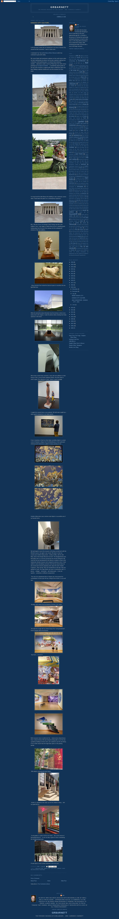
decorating (81, 102)
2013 (72, 310)
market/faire (71, 162)
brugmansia (71, 82)
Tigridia (76, 227)
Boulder (84, 78)
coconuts (80, 94)
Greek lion (47, 868)
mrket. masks (72, 173)
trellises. (70, 233)
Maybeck (72, 167)
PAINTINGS (42, 869)
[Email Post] (46, 866)
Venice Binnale (81, 239)
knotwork (71, 150)
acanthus (72, 57)
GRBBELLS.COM (61, 16)
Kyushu (75, 152)
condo (85, 95)
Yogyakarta (81, 255)
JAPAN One (73, 140)
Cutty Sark (81, 101)
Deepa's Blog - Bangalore (75, 345)
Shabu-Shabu (79, 207)
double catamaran (72, 106)
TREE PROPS (84, 231)
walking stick (74, 244)
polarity (71, 190)
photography (80, 186)
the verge (81, 226)
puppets (70, 195)
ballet (72, 66)
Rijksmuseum (71, 200)
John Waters (84, 145)
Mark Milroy (76, 161)
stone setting (84, 219)
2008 (72, 321)
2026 (72, 262)
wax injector (85, 248)
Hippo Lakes (84, 132)
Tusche (75, 234)
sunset (84, 222)
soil (79, 210)
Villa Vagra (73, 243)
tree (78, 231)
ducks (83, 107)
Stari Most (73, 219)
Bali (86, 63)
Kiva (86, 149)
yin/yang (76, 255)
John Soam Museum (75, 145)
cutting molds (74, 101)
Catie (70, 89)
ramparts (81, 196)
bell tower (76, 72)
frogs (87, 119)
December (75, 289)
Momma (70, 169)
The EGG (85, 224)
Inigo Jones (84, 135)
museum (85, 173)
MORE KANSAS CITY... (78, 295)
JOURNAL (71, 147)
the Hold (70, 226)
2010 (72, 316)
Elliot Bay (79, 111)
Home (48, 880)
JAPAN (79, 139)
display (85, 104)
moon (77, 171)
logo (87, 155)
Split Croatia (84, 216)
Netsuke (86, 174)
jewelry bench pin (83, 142)
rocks (77, 200)
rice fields (84, 198)
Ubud (70, 236)
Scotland (71, 205)
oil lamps (77, 178)
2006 (72, 325)
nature (82, 174)
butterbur (78, 82)
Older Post (63, 880)
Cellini (81, 89)
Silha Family (72, 208)
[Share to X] (52, 867)
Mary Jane (79, 162)
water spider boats (73, 246)
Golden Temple (74, 128)
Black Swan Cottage (74, 75)
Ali (83, 57)
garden (81, 122)
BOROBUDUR (77, 78)
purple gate (76, 195)
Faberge (70, 112)
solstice (71, 212)
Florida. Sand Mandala (74, 118)
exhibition (85, 111)
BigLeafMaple (85, 73)
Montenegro (71, 171)
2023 (72, 269)
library (59, 868)
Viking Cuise (85, 241)
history (70, 133)
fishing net (79, 116)
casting (76, 87)
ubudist (74, 236)
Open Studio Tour (79, 179)
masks (81, 166)
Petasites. (85, 184)
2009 (72, 319)
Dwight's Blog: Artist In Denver (76, 343)
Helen (82, 130)
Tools (87, 229)
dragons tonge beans (82, 106)
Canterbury (79, 85)
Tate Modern (78, 224)
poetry (85, 188)
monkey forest (84, 169)
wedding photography (81, 251)
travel (75, 231)
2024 (72, 266)
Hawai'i (76, 130)
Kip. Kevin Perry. (78, 149)
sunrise (77, 222)
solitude (84, 210)
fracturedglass (72, 119)
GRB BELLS (72, 341)
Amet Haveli (76, 59)
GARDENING (72, 125)
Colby (85, 94)
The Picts (76, 226)
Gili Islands (71, 127)
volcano (79, 243)
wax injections (79, 248)
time (81, 227)
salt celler (85, 203)
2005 (72, 328)
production (83, 193)
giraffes (86, 127)
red (86, 196)
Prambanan (71, 193)
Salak (80, 203)
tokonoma (71, 229)
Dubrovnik (78, 107)
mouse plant (84, 171)
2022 (72, 271)
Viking (80, 241)
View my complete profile (76, 48)
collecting (71, 95)
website (70, 251)
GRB (78, 24)
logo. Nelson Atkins (75, 157)
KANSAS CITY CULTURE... (79, 298)
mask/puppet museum (73, 166)
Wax (81, 246)
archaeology (72, 60)
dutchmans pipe (77, 109)
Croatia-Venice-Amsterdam (81, 99)
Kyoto (70, 152)
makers (85, 159)
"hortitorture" (71, 55)
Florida (85, 116)
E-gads (70, 111)
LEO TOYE (53, 868)
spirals (77, 216)
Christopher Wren (72, 94)
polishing (76, 190)
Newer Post (34, 880)
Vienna (75, 241)
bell (87, 68)
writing (71, 255)
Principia (77, 193)
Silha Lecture (79, 208)
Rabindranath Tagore (73, 196)
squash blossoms (72, 217)
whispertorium (72, 253)
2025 (72, 264)
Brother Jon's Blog (73, 347)
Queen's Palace (83, 195)
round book (72, 201)
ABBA (82, 55)
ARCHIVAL (71, 63)
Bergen (72, 73)
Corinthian (77, 97)
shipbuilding (85, 207)
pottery (85, 191)
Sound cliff (82, 212)
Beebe (83, 68)
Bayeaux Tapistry (72, 68)
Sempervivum (71, 207)
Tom (76, 229)
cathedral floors (83, 87)
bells (81, 72)
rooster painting (83, 200)
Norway (78, 176)
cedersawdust (76, 89)
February (78, 114)
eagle (75, 111)
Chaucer (77, 90)
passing (82, 183)
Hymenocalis (77, 133)
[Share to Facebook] (54, 867)
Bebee (79, 68)
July (73, 293)
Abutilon (86, 55)
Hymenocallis (84, 133)
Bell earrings (82, 70)
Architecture (39, 868)
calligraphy (72, 84)
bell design (73, 70)
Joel (70, 144)
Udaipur (79, 236)
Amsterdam (84, 59)
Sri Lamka (80, 217)
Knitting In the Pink (74, 339)
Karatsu (70, 149)
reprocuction (71, 198)
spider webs (84, 214)
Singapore (86, 208)
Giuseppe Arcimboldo (42, 65)
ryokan (82, 201)
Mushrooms (72, 174)
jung (78, 147)
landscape (71, 154)
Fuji (71, 121)
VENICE (74, 239)
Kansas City (84, 147)
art (76, 63)
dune (87, 107)
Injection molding (73, 137)
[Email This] (49, 867)
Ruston (78, 201)
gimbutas (77, 127)
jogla (87, 144)
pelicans (79, 184)
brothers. (85, 80)
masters (86, 166)
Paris (78, 183)
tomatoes (81, 229)
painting (84, 181)
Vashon (81, 238)
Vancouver (75, 238)
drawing (71, 107)
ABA (77, 55)
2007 (72, 323)
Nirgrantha (72, 176)
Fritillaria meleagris (80, 119)
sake (76, 203)
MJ (76, 167)
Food (84, 118)
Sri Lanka (85, 217)
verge (87, 239)
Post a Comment (35, 878)
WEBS (85, 250)
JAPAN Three (80, 140)
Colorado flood (78, 95)
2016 (72, 285)
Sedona (85, 205)
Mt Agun (79, 173)
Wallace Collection (83, 244)
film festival (71, 116)
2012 (72, 312)
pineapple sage (79, 188)
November (75, 291)
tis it (86, 227)
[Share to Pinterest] (56, 867)
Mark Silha (84, 161)
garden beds (71, 123)
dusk (71, 109)
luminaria (80, 159)
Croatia (71, 99)
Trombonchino (77, 233)
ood (82, 178)
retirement (78, 198)
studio (81, 221)
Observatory (84, 176)
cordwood (71, 97)
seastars (76, 205)
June (73, 304)
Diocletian (79, 104)
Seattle (80, 205)
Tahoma (71, 224)
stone (78, 219)
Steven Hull (41, 224)
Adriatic (78, 57)
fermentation (84, 114)
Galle (75, 121)
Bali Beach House (84, 65)
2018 (72, 280)
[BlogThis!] (51, 867)
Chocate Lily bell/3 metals (80, 92)
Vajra (84, 236)
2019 (72, 278)
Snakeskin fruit (74, 210)
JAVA (73, 142)
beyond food (78, 73)
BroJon (79, 80)
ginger (81, 127)
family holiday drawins (79, 112)
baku (81, 63)
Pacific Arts (78, 181)
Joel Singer (75, 144)
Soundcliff (73, 214)
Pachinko (71, 181)
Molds (80, 167)
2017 (72, 282)
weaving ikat (79, 250)
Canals (72, 85)
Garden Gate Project (81, 123)
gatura (85, 125)
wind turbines (79, 253)
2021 (72, 273)
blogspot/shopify (83, 75)
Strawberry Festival (73, 221)
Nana (78, 174)
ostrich (85, 179)
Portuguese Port (77, 191)
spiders (71, 216)
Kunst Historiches (83, 150)
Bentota (86, 72)
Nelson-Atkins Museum (51, 53)
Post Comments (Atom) (44, 884)
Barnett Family (83, 66)
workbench (86, 253)
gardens (80, 125)
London (82, 157)
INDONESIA (77, 135)
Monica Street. (77, 169)
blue (70, 77)
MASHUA (83, 164)
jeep (77, 142)
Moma (85, 167)
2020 (72, 275)
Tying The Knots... (83, 234)
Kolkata (76, 150)
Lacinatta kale (84, 152)
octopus (71, 178)
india (70, 135)
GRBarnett (59, 7)
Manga (70, 161)
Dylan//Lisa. (84, 109)
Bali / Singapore (76, 65)
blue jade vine (76, 77)
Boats (82, 77)
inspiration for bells (83, 137)
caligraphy (84, 82)
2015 (72, 287)
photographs (71, 186)
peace (75, 184)
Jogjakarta (82, 144)
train (71, 231)
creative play (84, 97)
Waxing (72, 250)
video (71, 241)
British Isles (72, 80)
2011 (72, 314)
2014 (72, 307)
